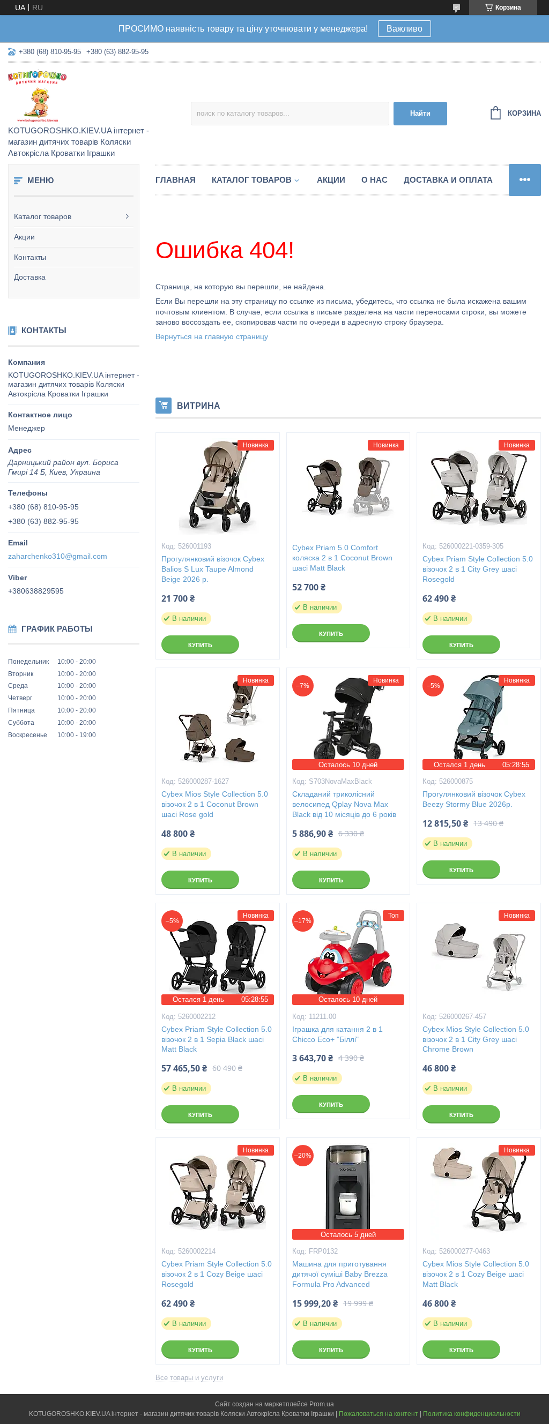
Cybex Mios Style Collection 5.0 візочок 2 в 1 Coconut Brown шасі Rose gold (214, 804)
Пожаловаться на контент (378, 1414)
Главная (175, 180)
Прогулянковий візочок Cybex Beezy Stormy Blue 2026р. (473, 799)
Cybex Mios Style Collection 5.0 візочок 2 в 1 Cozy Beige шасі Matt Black (475, 1274)
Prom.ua (321, 1404)
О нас (374, 180)
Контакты (30, 257)
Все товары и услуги (189, 1378)
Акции (24, 237)
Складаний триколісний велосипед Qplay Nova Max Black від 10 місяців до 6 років (344, 804)
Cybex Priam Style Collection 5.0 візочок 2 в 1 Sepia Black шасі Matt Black (216, 1039)
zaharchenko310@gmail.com (57, 556)
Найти (420, 113)
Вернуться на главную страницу (211, 336)
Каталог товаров (42, 216)
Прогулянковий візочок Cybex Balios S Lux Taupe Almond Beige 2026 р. (212, 568)
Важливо (404, 28)
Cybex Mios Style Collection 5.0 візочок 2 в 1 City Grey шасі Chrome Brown (475, 1039)
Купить (200, 645)
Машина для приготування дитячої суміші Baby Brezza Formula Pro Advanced (340, 1274)
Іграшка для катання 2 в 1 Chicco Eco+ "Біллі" (337, 1034)
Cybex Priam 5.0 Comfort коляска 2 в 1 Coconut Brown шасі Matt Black (342, 557)
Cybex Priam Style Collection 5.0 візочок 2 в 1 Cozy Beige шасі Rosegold (216, 1274)
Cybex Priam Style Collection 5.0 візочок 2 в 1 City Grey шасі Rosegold (477, 568)
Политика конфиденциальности (472, 1414)
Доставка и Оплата (448, 180)
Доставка (30, 277)
